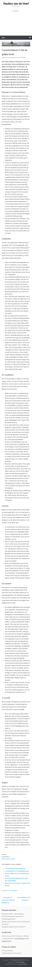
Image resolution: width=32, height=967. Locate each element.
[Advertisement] (16, 25)
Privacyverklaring (7, 950)
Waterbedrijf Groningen (8, 859)
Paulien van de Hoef (16, 3)
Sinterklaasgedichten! (8, 919)
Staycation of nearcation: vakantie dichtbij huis (8, 900)
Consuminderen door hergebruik (15, 868)
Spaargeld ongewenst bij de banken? (13, 927)
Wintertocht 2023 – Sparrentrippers (13, 914)
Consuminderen (13, 890)
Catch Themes (23, 964)
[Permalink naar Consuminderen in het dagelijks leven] (16, 44)
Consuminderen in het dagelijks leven (17, 871)
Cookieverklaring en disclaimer (11, 953)
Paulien (23, 57)
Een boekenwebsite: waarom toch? (13, 916)
